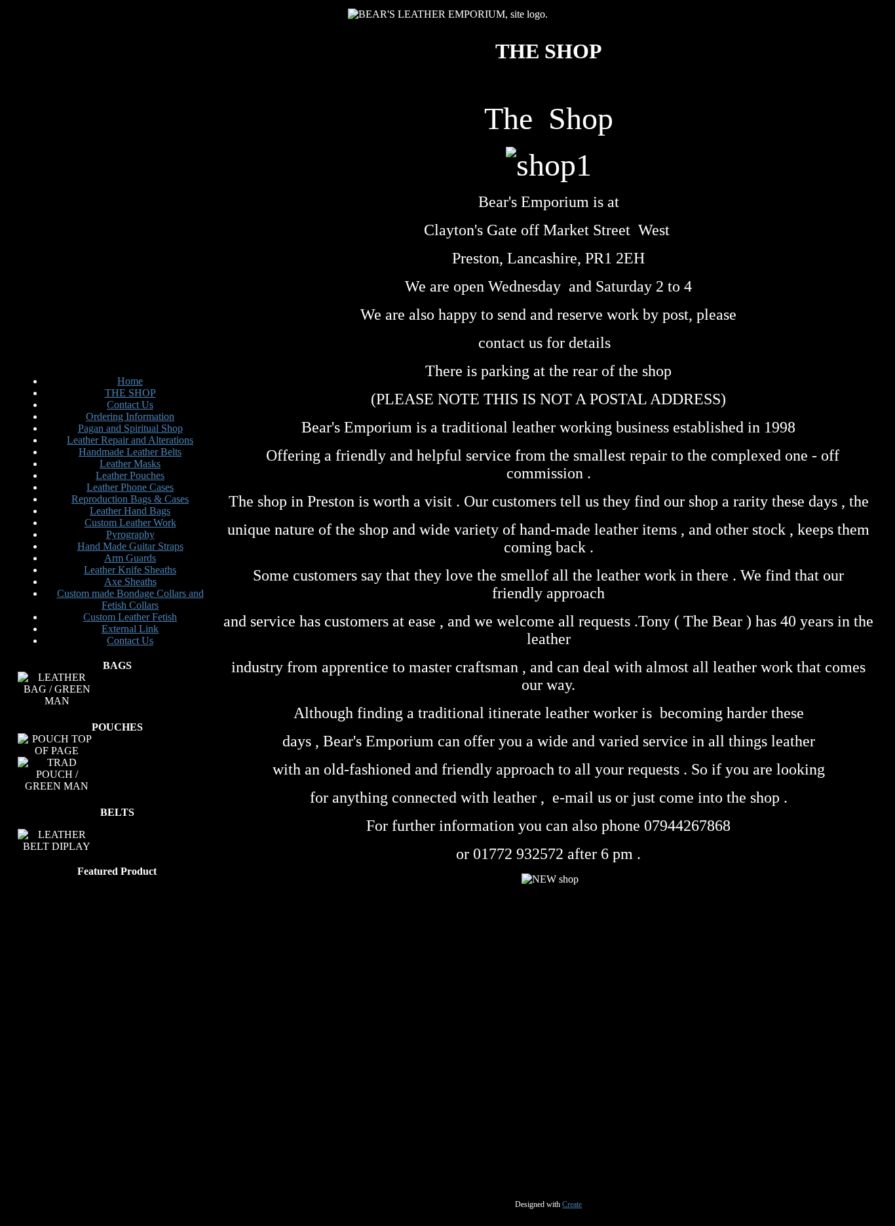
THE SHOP (130, 392)
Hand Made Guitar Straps (130, 546)
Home (130, 381)
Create (572, 1204)
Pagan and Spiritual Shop (130, 428)
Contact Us (130, 404)
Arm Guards (130, 558)
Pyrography (130, 534)
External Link (130, 628)
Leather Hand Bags (130, 510)
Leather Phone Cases (130, 487)
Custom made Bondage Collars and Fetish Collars (130, 599)
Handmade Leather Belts (130, 451)
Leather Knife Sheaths (130, 569)
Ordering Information (130, 416)
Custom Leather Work (130, 522)
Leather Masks (130, 463)
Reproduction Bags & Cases (130, 499)
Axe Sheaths (130, 581)
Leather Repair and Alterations (130, 440)
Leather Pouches (130, 475)
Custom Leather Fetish (130, 617)
